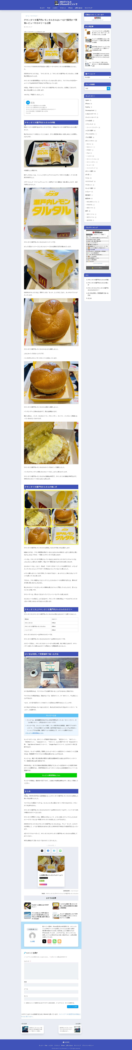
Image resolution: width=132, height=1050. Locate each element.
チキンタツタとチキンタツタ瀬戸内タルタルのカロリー (41, 109)
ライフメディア (92, 168)
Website (59, 943)
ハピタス (55, 8)
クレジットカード (91, 117)
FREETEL (90, 204)
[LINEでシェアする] (60, 851)
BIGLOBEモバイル (93, 201)
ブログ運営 (89, 137)
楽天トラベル (91, 214)
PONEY (90, 150)
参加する (107, 265)
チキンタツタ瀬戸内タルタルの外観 (36, 105)
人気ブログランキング (97, 20)
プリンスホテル (90, 134)
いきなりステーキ (91, 114)
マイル (88, 178)
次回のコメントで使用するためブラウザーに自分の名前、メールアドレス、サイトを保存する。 (50, 1003)
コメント (27, 961)
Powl (48, 8)
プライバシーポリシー (88, 1045)
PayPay (88, 107)
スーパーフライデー (93, 127)
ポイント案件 (90, 171)
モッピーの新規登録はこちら (51, 775)
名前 (25, 982)
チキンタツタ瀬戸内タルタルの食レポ (37, 107)
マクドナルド (74, 891)
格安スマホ (91, 207)
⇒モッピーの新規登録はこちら (34, 733)
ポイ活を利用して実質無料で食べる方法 (37, 111)
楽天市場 (90, 220)
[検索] (108, 88)
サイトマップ (88, 8)
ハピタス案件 (90, 130)
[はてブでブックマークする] (54, 851)
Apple (88, 100)
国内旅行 (88, 195)
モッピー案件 (90, 188)
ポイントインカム (93, 159)
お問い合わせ (78, 8)
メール (26, 989)
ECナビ (90, 144)
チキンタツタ (50, 893)
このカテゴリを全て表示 (97, 263)
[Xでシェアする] (42, 851)
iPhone (70, 8)
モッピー (42, 8)
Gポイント (90, 147)
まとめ (29, 113)
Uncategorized (90, 110)
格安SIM (88, 198)
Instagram (49, 943)
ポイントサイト (91, 140)
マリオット (63, 8)
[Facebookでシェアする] (48, 851)
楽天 (87, 211)
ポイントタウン (92, 162)
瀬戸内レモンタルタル (72, 893)
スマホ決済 (89, 120)
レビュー (89, 191)
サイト (26, 996)
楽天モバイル (91, 217)
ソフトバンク (90, 124)
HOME (66, 1042)
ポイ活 (88, 174)
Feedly (54, 943)
